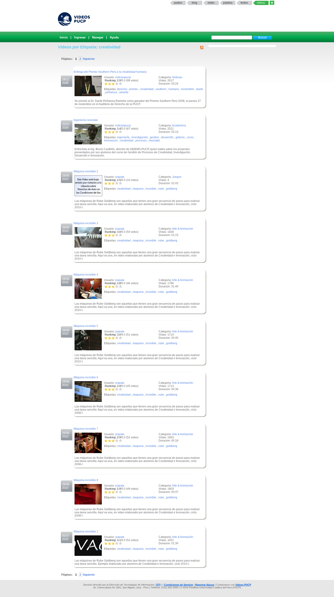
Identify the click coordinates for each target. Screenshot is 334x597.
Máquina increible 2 (86, 171)
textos (244, 2)
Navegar (97, 37)
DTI (158, 584)
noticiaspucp (123, 77)
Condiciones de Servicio (178, 584)
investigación (140, 137)
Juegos (176, 176)
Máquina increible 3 (86, 223)
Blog (194, 2)
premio (133, 89)
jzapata (119, 176)
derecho (122, 89)
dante (199, 89)
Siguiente (88, 58)
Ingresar (80, 37)
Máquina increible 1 (86, 531)
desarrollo (167, 137)
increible (151, 188)
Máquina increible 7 (86, 428)
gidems (180, 137)
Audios (178, 2)
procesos (141, 140)
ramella (123, 92)
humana (174, 89)
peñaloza (111, 92)
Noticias (177, 77)
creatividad (147, 89)
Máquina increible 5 (86, 326)
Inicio (64, 37)
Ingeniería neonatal (86, 120)
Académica (179, 125)
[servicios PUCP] (272, 3)
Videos (261, 2)
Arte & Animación (182, 228)
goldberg (171, 188)
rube (161, 188)
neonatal (154, 140)
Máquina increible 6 (86, 377)
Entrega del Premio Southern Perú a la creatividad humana (110, 71)
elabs (211, 2)
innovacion (111, 140)
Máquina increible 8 (86, 480)
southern (161, 89)
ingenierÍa (123, 137)
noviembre (187, 89)
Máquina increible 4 (86, 274)
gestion (154, 137)
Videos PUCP (243, 584)
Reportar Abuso (204, 584)
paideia (227, 2)
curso (190, 137)
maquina (138, 188)
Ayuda (114, 37)
